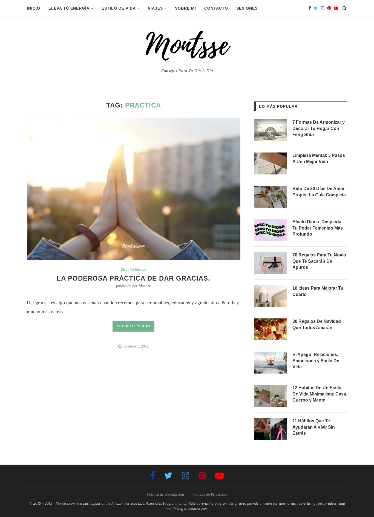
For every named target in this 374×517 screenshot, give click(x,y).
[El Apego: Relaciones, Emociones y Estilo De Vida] (270, 363)
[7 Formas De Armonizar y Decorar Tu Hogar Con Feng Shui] (270, 130)
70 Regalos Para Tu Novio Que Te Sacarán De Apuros (319, 261)
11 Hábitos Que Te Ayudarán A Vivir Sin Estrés (313, 427)
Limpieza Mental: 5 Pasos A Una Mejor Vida (318, 158)
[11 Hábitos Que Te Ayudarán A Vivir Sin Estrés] (270, 429)
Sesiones (247, 8)
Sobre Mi (185, 8)
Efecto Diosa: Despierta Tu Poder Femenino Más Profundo (317, 227)
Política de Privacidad (210, 494)
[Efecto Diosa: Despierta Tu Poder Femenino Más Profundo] (270, 230)
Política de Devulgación (165, 494)
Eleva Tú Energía (69, 8)
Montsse (145, 286)
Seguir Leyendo (133, 326)
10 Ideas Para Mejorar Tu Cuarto (317, 291)
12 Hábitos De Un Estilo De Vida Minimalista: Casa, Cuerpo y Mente (319, 393)
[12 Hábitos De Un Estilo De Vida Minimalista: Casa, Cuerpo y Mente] (270, 396)
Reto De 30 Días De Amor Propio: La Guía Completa (319, 191)
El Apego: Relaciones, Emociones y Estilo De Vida (315, 360)
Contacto (216, 8)
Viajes (155, 8)
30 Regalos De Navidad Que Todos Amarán (316, 324)
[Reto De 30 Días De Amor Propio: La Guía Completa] (270, 197)
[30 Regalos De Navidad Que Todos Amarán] (270, 329)
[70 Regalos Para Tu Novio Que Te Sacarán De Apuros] (270, 263)
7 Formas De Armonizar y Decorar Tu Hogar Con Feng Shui (318, 128)
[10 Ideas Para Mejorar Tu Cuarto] (270, 296)
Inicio (33, 8)
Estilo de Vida (119, 8)
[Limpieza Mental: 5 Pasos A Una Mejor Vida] (270, 163)
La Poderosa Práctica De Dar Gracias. (133, 278)
